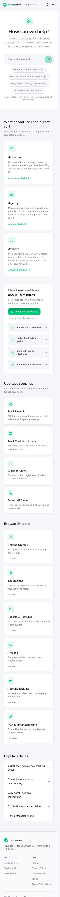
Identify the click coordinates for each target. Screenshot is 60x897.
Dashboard (10, 868)
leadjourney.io (11, 863)
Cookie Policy (39, 873)
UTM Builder (10, 873)
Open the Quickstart (26, 311)
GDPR (35, 879)
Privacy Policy (39, 868)
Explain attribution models (29, 90)
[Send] (48, 59)
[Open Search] (47, 4)
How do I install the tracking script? (29, 76)
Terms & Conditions (42, 884)
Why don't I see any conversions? (28, 83)
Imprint (35, 863)
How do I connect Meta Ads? (29, 69)
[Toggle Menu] (53, 4)
